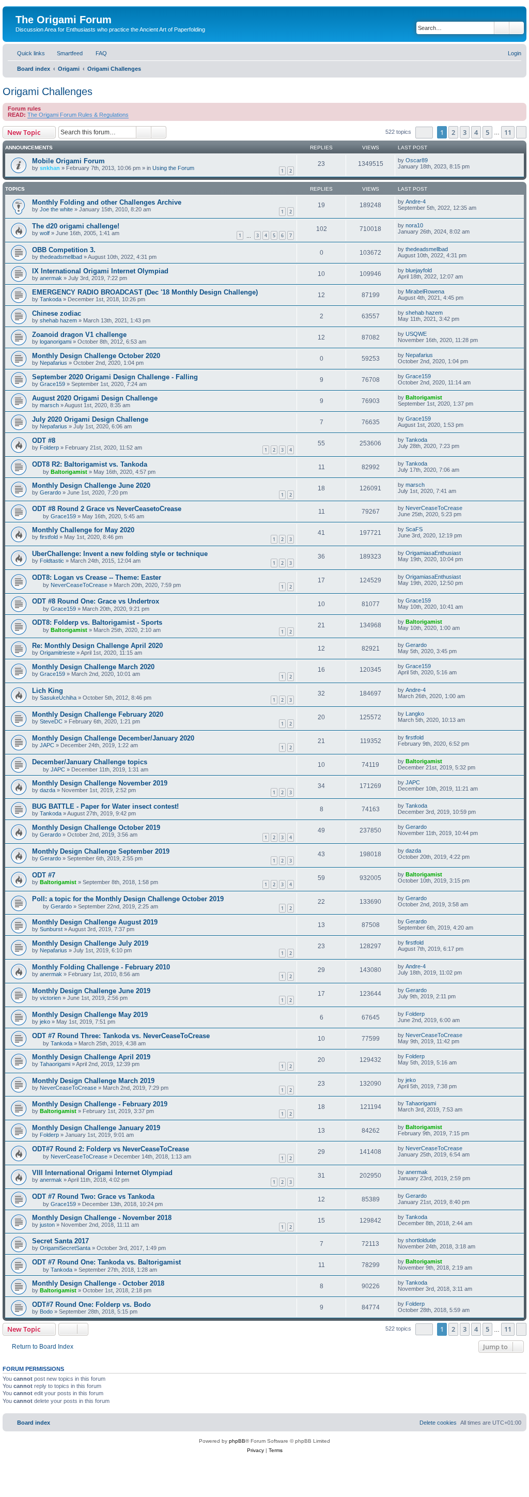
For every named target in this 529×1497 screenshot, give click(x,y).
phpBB (237, 1441)
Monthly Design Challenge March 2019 (93, 1081)
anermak (51, 278)
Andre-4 (416, 201)
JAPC (47, 745)
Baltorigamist (424, 397)
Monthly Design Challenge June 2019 (91, 991)
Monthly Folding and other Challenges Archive (106, 202)
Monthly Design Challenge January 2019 (96, 1128)
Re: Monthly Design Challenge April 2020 (97, 646)
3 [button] (464, 132)
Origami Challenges (47, 91)
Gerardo (50, 492)
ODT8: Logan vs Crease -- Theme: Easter (96, 577)
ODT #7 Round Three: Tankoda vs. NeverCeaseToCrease (121, 1036)
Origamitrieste (57, 653)
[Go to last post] (432, 160)
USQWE (416, 334)
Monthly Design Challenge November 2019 (99, 783)
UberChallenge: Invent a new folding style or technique (120, 554)
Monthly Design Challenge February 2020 (97, 714)
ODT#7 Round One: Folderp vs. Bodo (91, 1304)
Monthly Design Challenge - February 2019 (99, 1104)
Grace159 (52, 384)
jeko (45, 1021)
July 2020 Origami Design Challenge (90, 419)
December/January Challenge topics (89, 762)
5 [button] (487, 132)
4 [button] (476, 132)
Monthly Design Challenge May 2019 (90, 1014)
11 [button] (507, 132)
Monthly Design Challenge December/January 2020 (113, 738)
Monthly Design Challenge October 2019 (96, 827)
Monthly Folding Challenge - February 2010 (101, 967)
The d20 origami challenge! (75, 226)
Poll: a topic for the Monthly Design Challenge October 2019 (128, 899)
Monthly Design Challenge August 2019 (95, 922)
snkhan (50, 168)
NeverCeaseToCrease (434, 508)
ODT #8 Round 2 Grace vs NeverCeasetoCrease (106, 509)
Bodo (46, 1311)
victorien (50, 998)
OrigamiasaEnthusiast (433, 553)
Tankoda (50, 299)
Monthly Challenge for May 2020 (83, 530)
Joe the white (56, 209)
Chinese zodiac (56, 313)
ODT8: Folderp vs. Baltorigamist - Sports (97, 622)
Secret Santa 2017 (60, 1241)
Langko (415, 714)
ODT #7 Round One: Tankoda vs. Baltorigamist (106, 1262)
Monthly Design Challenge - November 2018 (102, 1218)
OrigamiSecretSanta (65, 1248)
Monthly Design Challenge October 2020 (96, 356)
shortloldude (421, 1240)
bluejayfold (419, 270)
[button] (424, 132)
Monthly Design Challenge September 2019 (100, 851)
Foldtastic (52, 561)
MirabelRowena (425, 291)
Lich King (47, 691)
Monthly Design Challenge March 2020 (93, 667)
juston (47, 1225)
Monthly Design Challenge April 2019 (91, 1057)
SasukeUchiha (58, 698)
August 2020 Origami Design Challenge (95, 398)
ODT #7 (43, 875)
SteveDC (51, 721)
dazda (47, 790)
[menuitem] (65, 53)
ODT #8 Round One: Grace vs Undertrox (95, 601)
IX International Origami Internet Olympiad (100, 271)
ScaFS (414, 529)
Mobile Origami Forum (68, 161)
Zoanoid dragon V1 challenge (79, 334)
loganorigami (55, 341)
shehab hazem (58, 320)
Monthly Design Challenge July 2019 (90, 943)
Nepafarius (53, 363)
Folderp (49, 447)
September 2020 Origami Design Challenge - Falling (115, 377)
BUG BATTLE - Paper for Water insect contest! (105, 806)
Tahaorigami (55, 1064)
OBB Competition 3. (64, 250)
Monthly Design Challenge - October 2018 (98, 1283)
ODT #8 (43, 440)
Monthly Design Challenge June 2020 (91, 485)
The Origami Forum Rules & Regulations (78, 115)
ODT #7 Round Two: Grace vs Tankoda (93, 1196)
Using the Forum (173, 168)
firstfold (49, 537)
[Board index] (21, 8)
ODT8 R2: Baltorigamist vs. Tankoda (89, 464)
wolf (45, 233)
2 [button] (453, 132)
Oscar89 (417, 160)
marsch (49, 405)
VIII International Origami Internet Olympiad (102, 1173)
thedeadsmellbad (61, 257)
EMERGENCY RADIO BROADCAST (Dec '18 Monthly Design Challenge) (145, 292)
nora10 (414, 225)
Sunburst (51, 929)
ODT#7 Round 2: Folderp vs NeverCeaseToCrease (110, 1149)
